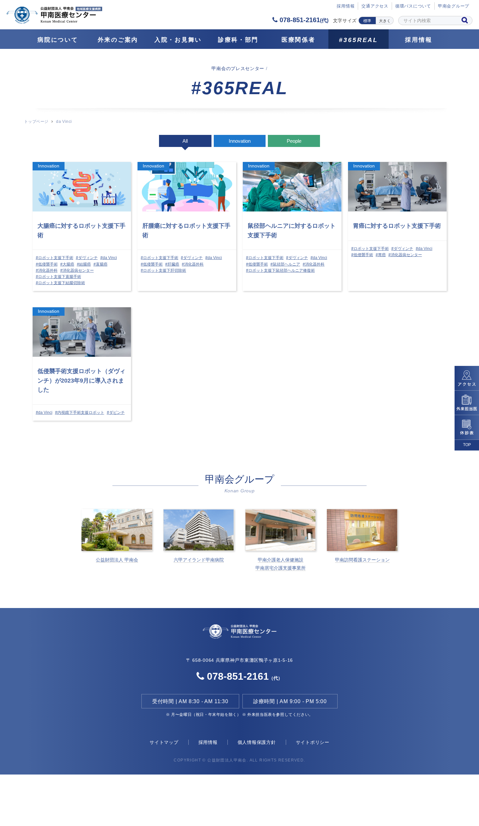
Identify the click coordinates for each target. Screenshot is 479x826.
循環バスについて (413, 6)
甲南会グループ (453, 6)
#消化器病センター (77, 270)
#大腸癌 (67, 264)
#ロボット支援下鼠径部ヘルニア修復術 (280, 270)
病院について (57, 39)
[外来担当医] (467, 402)
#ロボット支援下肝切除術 (163, 270)
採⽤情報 (346, 6)
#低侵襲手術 (47, 264)
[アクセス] (467, 378)
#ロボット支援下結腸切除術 (60, 283)
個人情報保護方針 (257, 742)
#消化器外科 (47, 270)
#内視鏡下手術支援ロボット (79, 412)
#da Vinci (108, 257)
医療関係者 (298, 39)
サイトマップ (164, 742)
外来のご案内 (118, 39)
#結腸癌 (84, 264)
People (294, 141)
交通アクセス (374, 6)
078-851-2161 (303, 19)
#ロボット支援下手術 (54, 257)
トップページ (36, 121)
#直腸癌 (101, 264)
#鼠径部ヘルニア (285, 264)
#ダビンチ (116, 412)
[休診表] (467, 427)
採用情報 (418, 39)
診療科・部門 (238, 39)
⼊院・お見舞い (178, 39)
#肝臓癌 (172, 264)
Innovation (240, 141)
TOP (467, 444)
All (185, 141)
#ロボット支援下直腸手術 (58, 276)
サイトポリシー (312, 742)
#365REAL (358, 39)
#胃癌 (381, 255)
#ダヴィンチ (87, 257)
